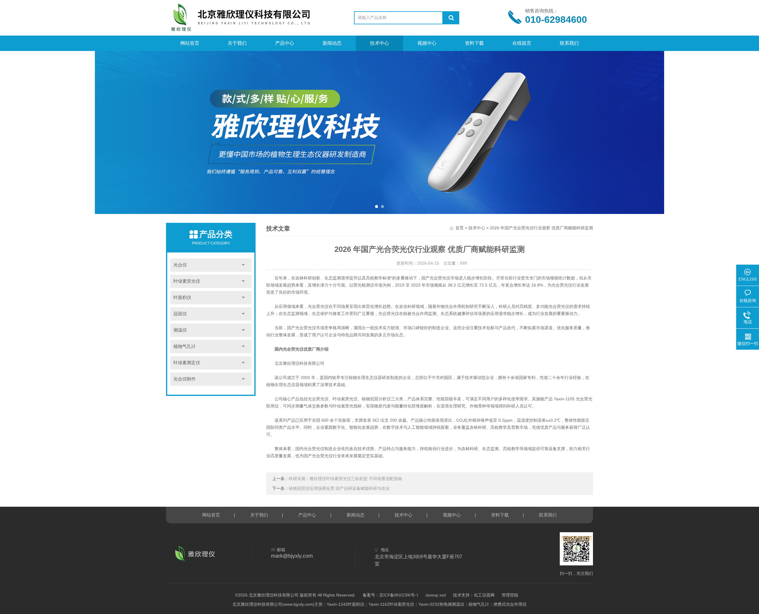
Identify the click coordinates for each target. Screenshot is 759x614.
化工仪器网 (484, 595)
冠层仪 (180, 313)
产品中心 (284, 43)
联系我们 (569, 43)
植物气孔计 (184, 346)
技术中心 (379, 43)
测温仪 (180, 330)
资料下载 (474, 43)
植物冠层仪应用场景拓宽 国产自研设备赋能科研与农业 (339, 488)
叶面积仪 (182, 297)
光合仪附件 (184, 379)
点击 (243, 265)
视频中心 (426, 43)
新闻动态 (332, 43)
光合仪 (180, 265)
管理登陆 (510, 595)
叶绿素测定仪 (186, 362)
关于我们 (237, 43)
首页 (459, 228)
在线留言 (521, 43)
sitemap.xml (435, 595)
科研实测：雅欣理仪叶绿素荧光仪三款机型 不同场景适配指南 (345, 479)
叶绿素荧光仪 (186, 281)
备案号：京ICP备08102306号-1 (390, 595)
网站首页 (189, 43)
